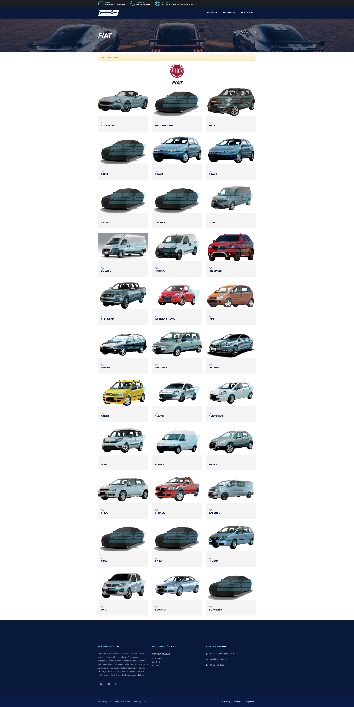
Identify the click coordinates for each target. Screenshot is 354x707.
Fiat (254, 32)
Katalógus (229, 12)
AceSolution (147, 701)
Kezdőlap (212, 12)
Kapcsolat (247, 12)
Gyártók (244, 32)
